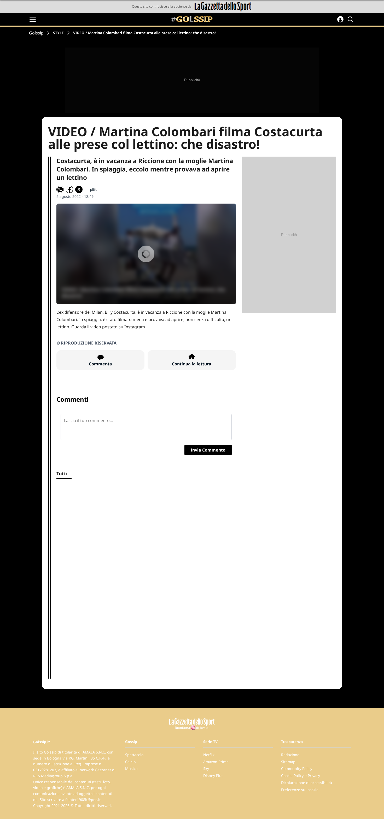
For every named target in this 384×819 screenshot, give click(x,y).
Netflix (208, 754)
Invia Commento (208, 450)
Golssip (36, 33)
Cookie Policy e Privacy (300, 775)
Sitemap (288, 761)
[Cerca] (351, 19)
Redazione (290, 754)
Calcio (130, 761)
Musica (131, 768)
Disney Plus (213, 775)
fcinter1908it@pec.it (83, 799)
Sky (206, 768)
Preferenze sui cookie (299, 789)
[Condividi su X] (79, 189)
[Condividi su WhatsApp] (60, 189)
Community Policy (296, 768)
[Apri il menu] (32, 19)
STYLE (58, 32)
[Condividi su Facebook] (69, 189)
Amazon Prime (216, 761)
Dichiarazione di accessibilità (306, 782)
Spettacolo (134, 754)
